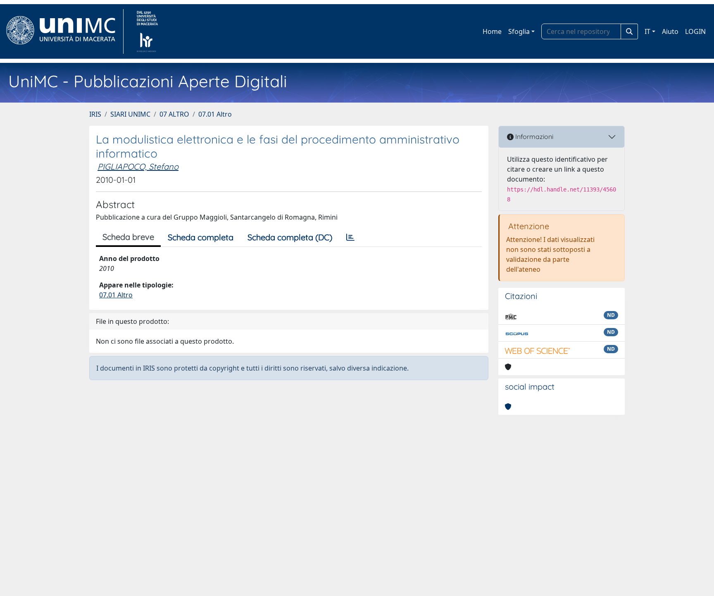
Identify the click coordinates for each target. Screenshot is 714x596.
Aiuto (670, 31)
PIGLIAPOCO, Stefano (138, 166)
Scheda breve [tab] (128, 237)
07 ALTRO (174, 114)
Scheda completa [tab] (200, 237)
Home (492, 31)
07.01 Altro (215, 114)
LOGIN (695, 31)
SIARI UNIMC (130, 114)
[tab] (350, 237)
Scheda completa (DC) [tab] (290, 237)
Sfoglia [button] (519, 31)
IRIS (95, 114)
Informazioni (533, 136)
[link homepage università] (147, 31)
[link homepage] (64, 31)
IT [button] (647, 31)
